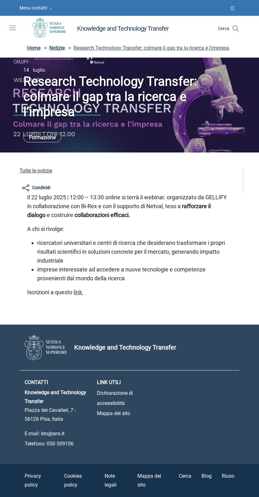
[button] (37, 8)
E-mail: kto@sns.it (44, 434)
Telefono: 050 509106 (49, 444)
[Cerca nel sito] (235, 28)
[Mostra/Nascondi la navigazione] (12, 28)
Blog (207, 476)
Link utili (109, 382)
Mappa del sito (113, 413)
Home (33, 48)
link (78, 292)
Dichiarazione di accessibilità (115, 398)
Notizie (57, 48)
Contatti (36, 382)
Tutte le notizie (36, 171)
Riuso (228, 476)
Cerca (185, 476)
